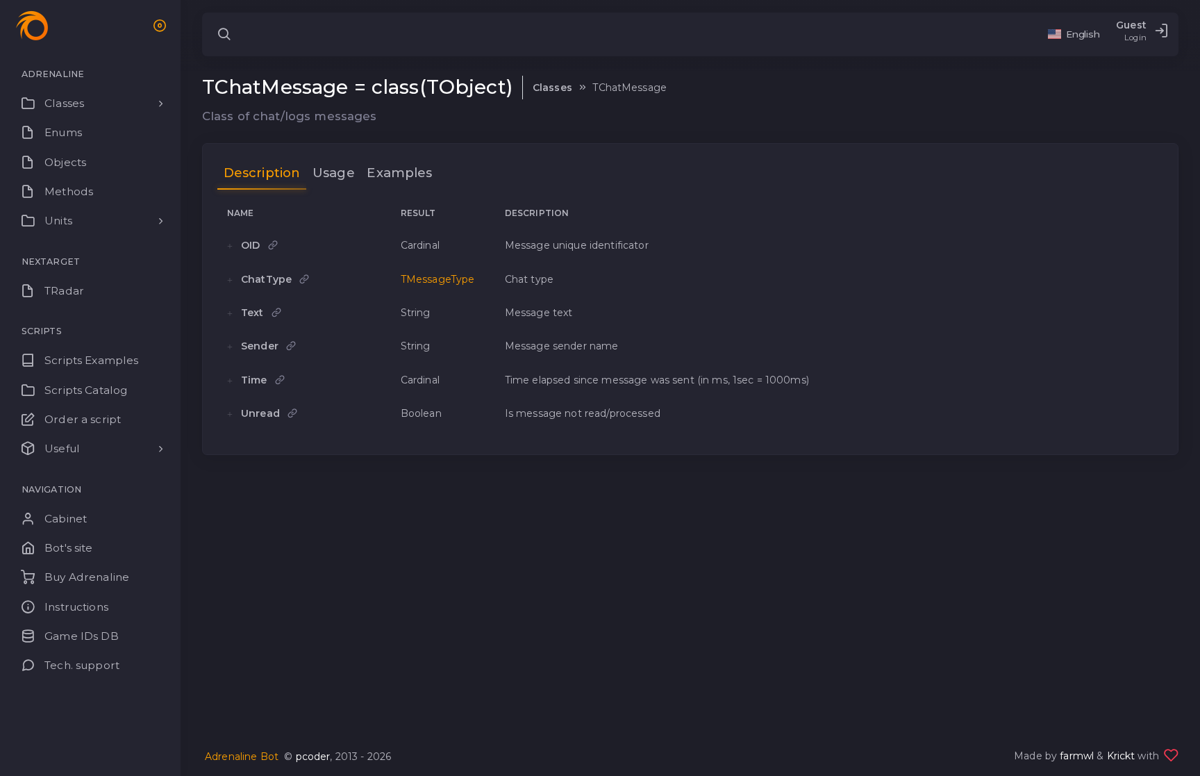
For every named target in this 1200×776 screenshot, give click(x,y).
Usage (333, 173)
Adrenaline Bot (241, 756)
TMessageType (438, 279)
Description (262, 173)
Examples (399, 173)
